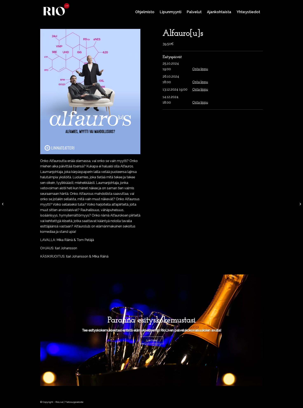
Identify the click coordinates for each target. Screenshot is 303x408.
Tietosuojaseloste (74, 402)
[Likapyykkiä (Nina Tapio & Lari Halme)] (300, 204)
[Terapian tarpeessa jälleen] (3, 204)
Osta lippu (200, 69)
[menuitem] (145, 12)
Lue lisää (151, 340)
